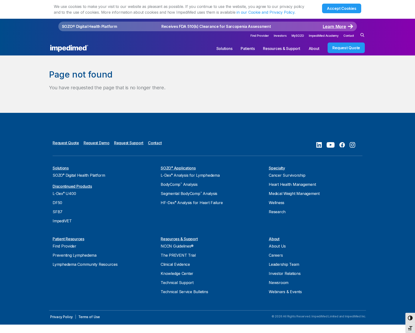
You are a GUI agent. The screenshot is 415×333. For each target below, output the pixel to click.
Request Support (128, 142)
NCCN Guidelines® (177, 246)
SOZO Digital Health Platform (79, 175)
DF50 (57, 202)
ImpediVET (62, 220)
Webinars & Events (285, 291)
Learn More (334, 26)
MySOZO (298, 35)
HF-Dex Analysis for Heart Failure (192, 202)
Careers (276, 255)
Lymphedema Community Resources (85, 264)
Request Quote (346, 47)
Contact (348, 35)
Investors (280, 35)
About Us (277, 246)
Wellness (276, 202)
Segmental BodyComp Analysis (189, 193)
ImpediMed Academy (324, 35)
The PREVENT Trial (178, 255)
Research (277, 211)
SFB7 (57, 211)
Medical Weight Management (294, 193)
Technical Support (177, 282)
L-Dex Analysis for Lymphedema (190, 175)
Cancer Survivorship (287, 175)
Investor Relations (285, 273)
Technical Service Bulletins (184, 291)
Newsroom (278, 282)
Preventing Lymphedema (75, 255)
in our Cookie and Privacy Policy (265, 12)
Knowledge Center (177, 273)
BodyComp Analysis (179, 184)
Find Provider (259, 35)
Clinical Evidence (175, 264)
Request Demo (97, 142)
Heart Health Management (292, 184)
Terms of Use (89, 317)
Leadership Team (284, 264)
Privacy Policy (61, 317)
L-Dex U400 (64, 193)
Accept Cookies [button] (341, 8)
